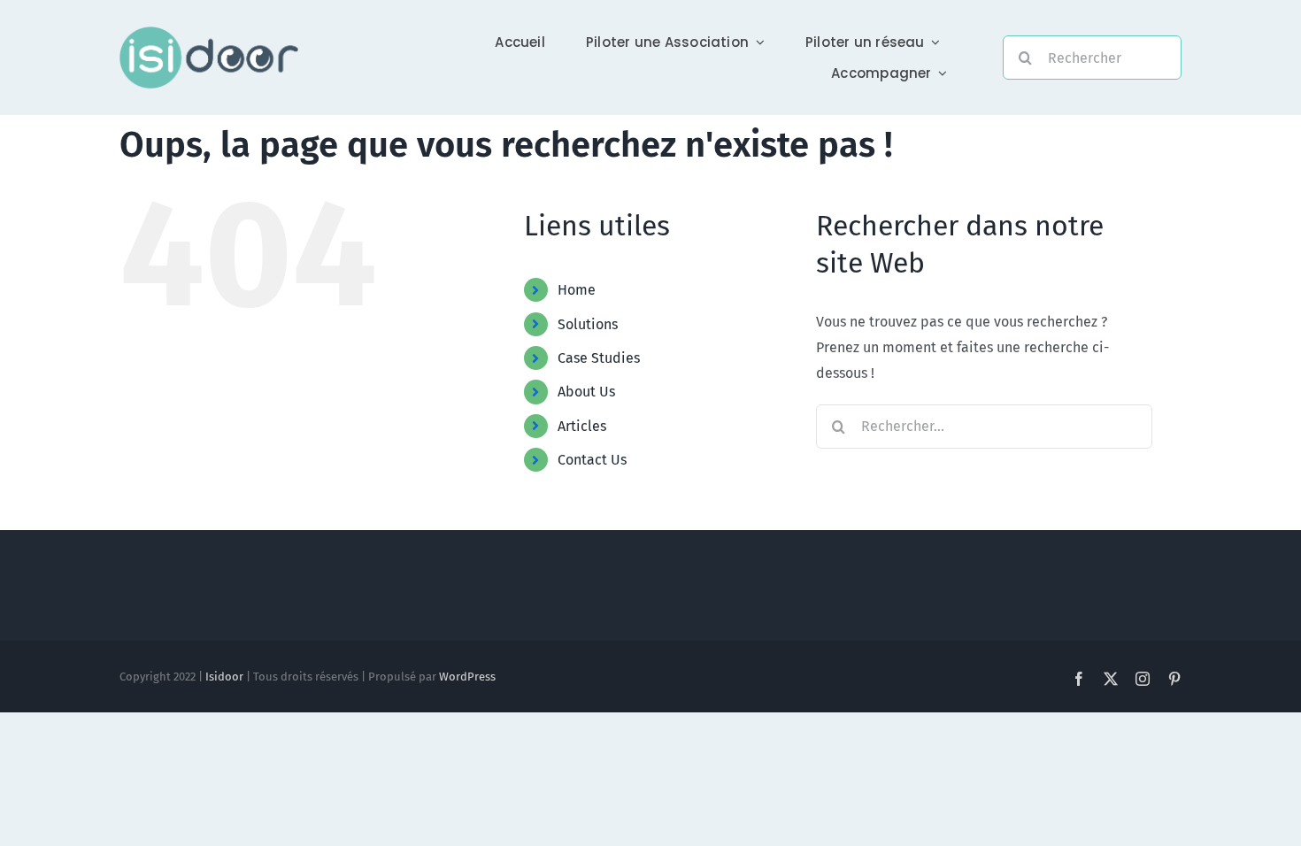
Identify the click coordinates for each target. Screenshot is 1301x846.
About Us (586, 391)
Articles (582, 426)
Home (577, 289)
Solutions (588, 324)
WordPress (467, 676)
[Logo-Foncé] (208, 33)
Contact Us (592, 459)
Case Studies (599, 358)
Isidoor (224, 676)
